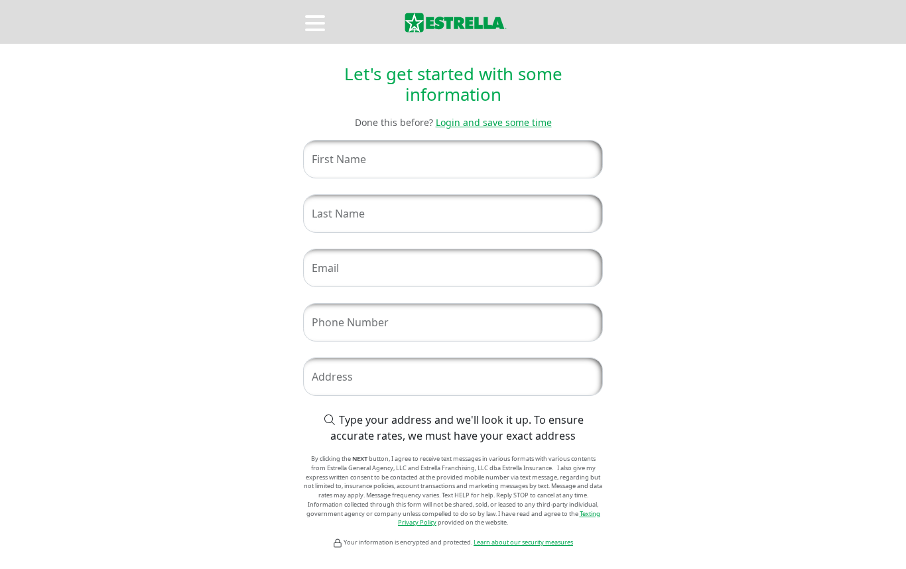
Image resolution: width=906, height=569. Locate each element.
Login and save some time (494, 122)
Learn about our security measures (523, 542)
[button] (316, 21)
